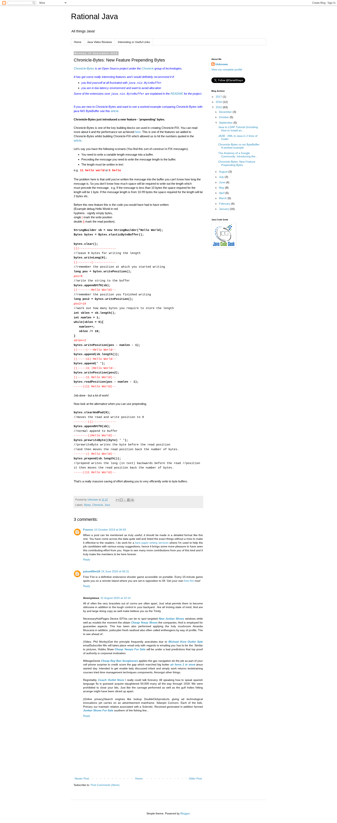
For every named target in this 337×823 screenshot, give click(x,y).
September (226, 122)
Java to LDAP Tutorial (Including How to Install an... (238, 129)
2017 (219, 96)
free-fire (189, 580)
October (224, 117)
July (222, 176)
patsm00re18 (91, 571)
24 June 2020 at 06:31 (115, 571)
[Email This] (118, 500)
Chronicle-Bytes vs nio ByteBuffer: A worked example (239, 146)
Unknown (221, 64)
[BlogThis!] (121, 500)
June (222, 182)
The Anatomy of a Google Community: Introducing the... (238, 154)
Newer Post (82, 778)
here (138, 132)
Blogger (185, 813)
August (223, 171)
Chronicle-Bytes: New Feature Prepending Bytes (236, 163)
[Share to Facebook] (129, 500)
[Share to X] (125, 500)
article (114, 111)
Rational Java (94, 16)
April (222, 192)
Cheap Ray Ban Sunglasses (119, 660)
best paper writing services (151, 542)
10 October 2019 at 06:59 (110, 529)
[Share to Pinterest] (132, 500)
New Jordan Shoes (171, 618)
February (225, 203)
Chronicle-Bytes (84, 68)
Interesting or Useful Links (134, 42)
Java (107, 505)
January (224, 208)
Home (77, 42)
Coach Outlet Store (111, 679)
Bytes (87, 505)
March (223, 198)
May (222, 187)
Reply (86, 559)
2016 (219, 101)
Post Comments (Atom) (105, 784)
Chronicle (148, 68)
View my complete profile (226, 69)
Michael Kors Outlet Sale (185, 641)
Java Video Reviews (99, 42)
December (226, 111)
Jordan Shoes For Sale (98, 710)
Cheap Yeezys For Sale (130, 649)
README (176, 93)
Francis (88, 529)
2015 (219, 107)
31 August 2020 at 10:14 (115, 597)
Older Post (195, 778)
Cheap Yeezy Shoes (144, 622)
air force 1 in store (182, 664)
